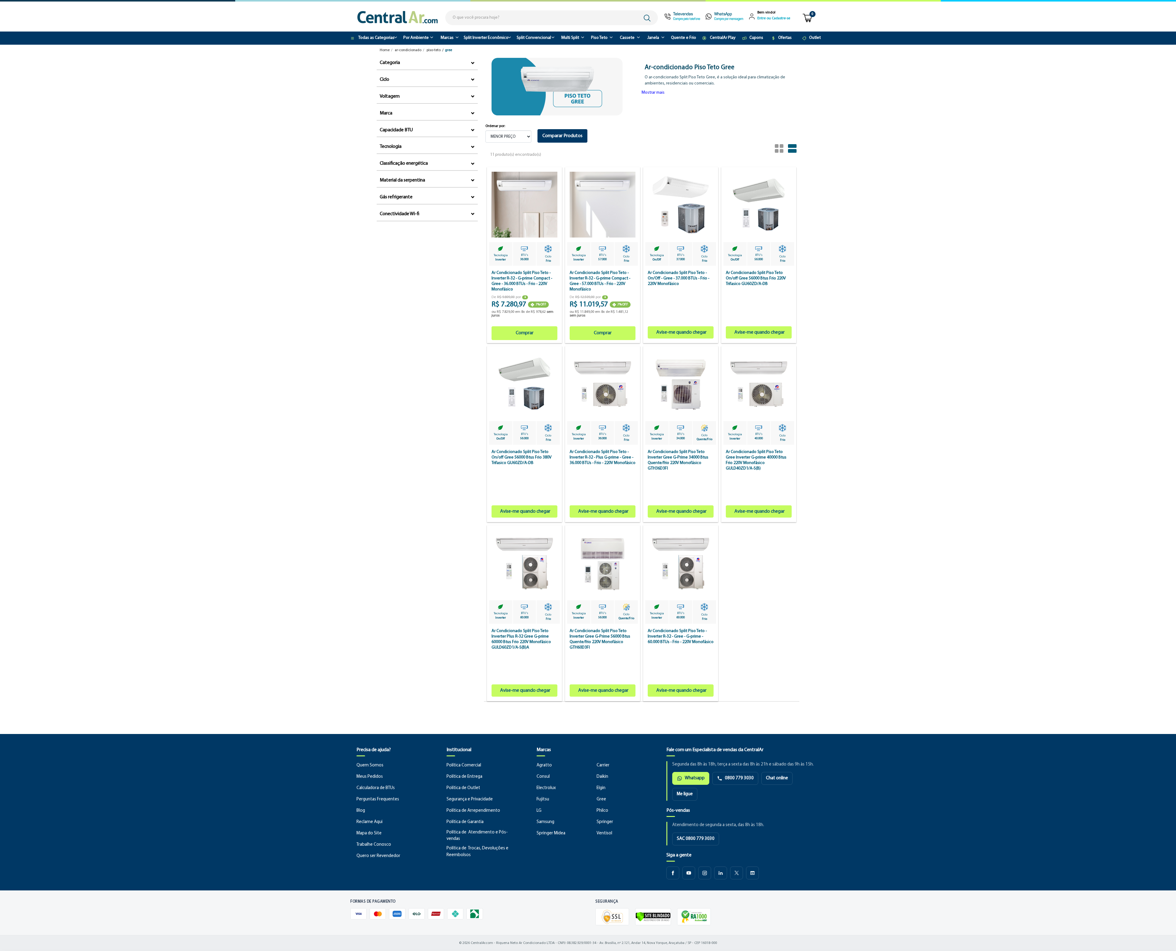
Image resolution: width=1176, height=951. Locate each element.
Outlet (815, 38)
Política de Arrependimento (473, 810)
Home (385, 50)
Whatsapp (695, 778)
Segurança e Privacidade (470, 799)
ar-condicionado (408, 50)
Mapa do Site (369, 833)
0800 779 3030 (739, 778)
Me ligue (685, 794)
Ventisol (604, 833)
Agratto (544, 765)
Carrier (603, 765)
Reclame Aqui (369, 822)
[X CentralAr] (736, 873)
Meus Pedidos (369, 776)
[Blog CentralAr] (752, 873)
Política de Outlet (463, 788)
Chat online (777, 778)
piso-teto (434, 50)
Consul (543, 776)
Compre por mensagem (728, 19)
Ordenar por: (495, 126)
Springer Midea (551, 833)
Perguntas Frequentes (377, 799)
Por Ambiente (416, 38)
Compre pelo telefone (686, 19)
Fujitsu (543, 799)
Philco (602, 810)
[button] (653, 92)
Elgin (601, 788)
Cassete (627, 38)
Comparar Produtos (562, 135)
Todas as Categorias (376, 38)
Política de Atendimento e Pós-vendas (477, 835)
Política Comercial (464, 765)
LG (539, 810)
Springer (605, 822)
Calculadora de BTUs (375, 788)
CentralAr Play (723, 38)
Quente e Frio (683, 38)
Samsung (545, 822)
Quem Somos (369, 765)
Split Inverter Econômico (486, 38)
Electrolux (546, 788)
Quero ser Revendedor (378, 856)
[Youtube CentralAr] (688, 873)
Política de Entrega (464, 776)
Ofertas (785, 38)
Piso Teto (599, 38)
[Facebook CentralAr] (672, 873)
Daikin (602, 776)
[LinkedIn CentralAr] (720, 873)
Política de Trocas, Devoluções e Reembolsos (477, 851)
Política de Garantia (465, 822)
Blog (360, 810)
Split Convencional (534, 38)
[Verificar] (653, 917)
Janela (653, 38)
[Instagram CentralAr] (704, 873)
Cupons (756, 38)
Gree (601, 799)
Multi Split (570, 38)
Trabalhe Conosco (373, 844)
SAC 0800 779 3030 (695, 839)
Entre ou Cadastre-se (773, 18)
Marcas (447, 38)
